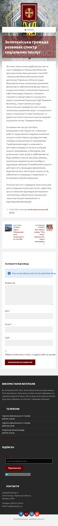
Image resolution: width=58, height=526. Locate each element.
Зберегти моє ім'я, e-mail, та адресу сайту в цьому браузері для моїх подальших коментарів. (29, 354)
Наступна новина (17, 226)
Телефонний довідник (13, 437)
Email (8, 324)
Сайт (7, 337)
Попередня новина (40, 226)
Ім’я (7, 310)
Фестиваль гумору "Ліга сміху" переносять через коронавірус (39, 236)
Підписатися (14, 468)
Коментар (10, 282)
